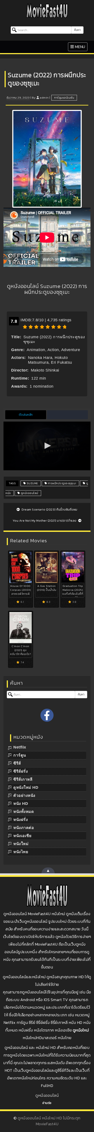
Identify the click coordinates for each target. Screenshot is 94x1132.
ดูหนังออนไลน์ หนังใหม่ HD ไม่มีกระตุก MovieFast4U (49, 1121)
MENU (78, 47)
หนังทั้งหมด (23, 811)
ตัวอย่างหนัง (24, 795)
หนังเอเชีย (22, 836)
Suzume (32, 483)
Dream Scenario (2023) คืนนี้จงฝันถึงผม (49, 509)
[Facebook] (47, 715)
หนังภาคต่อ (23, 828)
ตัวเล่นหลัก (26, 414)
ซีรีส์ (17, 763)
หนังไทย (20, 852)
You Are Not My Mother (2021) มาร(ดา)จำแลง (45, 520)
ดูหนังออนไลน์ (29, 493)
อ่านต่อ (47, 1103)
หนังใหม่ (20, 844)
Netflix (19, 747)
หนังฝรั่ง (20, 819)
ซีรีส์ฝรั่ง (20, 771)
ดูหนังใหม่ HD (25, 787)
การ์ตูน (19, 755)
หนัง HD (20, 803)
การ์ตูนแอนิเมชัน (64, 98)
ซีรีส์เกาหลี (22, 779)
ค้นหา (77, 30)
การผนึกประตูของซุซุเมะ (61, 483)
